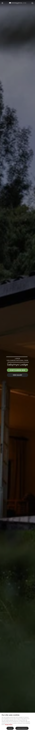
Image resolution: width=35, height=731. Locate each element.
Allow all (10, 728)
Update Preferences (22, 728)
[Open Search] (32, 3)
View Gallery (17, 375)
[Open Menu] (2, 3)
